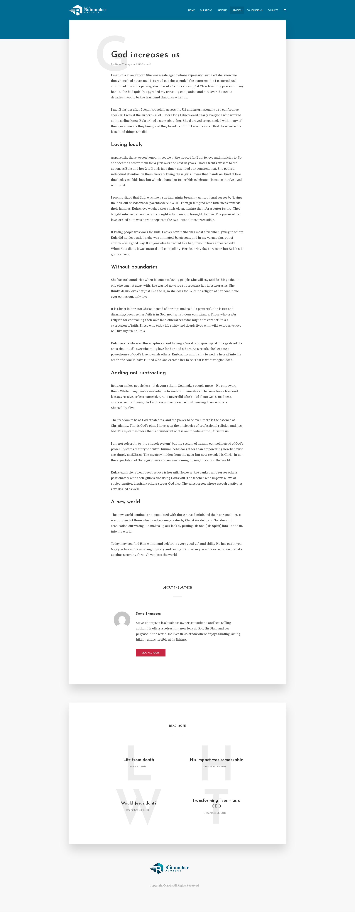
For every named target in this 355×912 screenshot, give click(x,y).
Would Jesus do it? (138, 803)
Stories (237, 10)
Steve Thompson (125, 64)
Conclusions (255, 10)
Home (191, 10)
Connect (273, 10)
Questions (206, 10)
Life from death (138, 760)
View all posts (151, 653)
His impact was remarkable (216, 760)
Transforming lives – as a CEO (216, 804)
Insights (222, 10)
